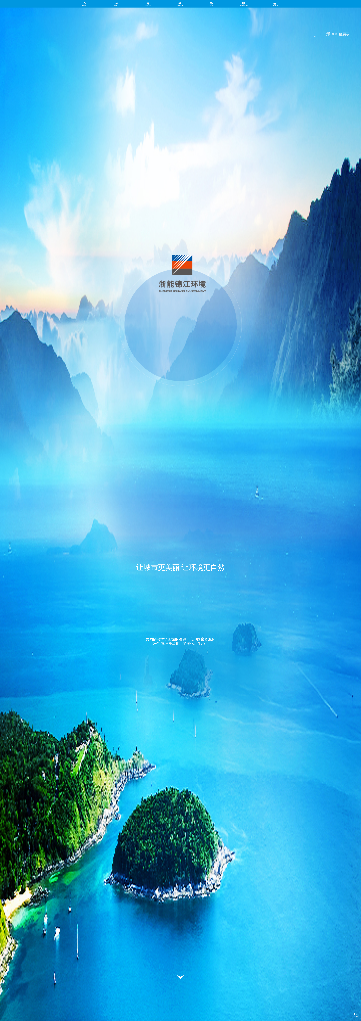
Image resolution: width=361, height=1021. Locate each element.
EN (315, 36)
